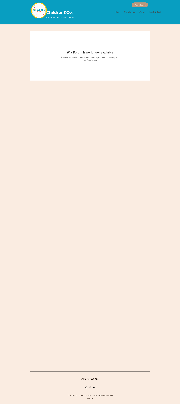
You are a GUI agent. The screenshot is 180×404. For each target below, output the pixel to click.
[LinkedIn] (93, 387)
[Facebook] (90, 387)
